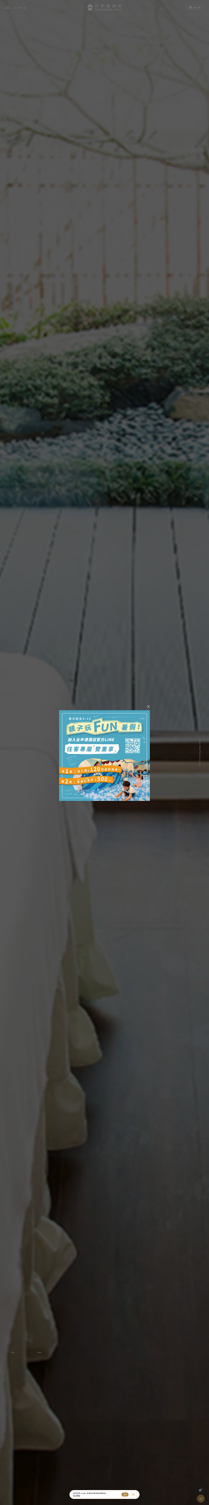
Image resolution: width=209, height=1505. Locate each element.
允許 (125, 1494)
